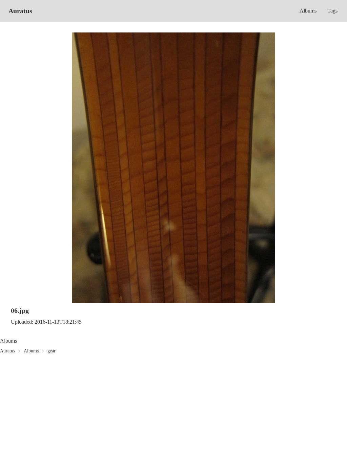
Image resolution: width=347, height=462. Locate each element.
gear (51, 350)
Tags (332, 11)
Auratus (20, 11)
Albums (308, 11)
